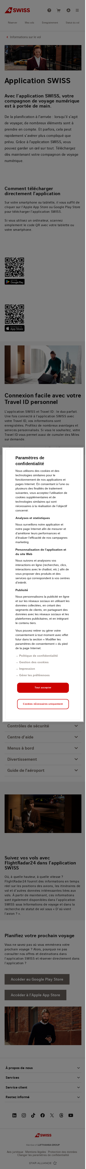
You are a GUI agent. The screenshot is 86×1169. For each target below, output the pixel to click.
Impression (27, 668)
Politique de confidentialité (38, 655)
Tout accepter (43, 687)
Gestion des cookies (34, 662)
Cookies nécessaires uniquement (43, 704)
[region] (43, 584)
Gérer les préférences (34, 675)
